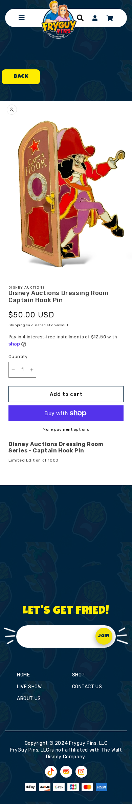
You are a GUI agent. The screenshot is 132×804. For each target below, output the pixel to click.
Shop (78, 675)
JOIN (104, 636)
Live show (29, 687)
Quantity (17, 356)
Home (23, 675)
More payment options (66, 429)
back (21, 77)
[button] (80, 17)
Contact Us (87, 687)
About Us (29, 698)
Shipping (16, 325)
